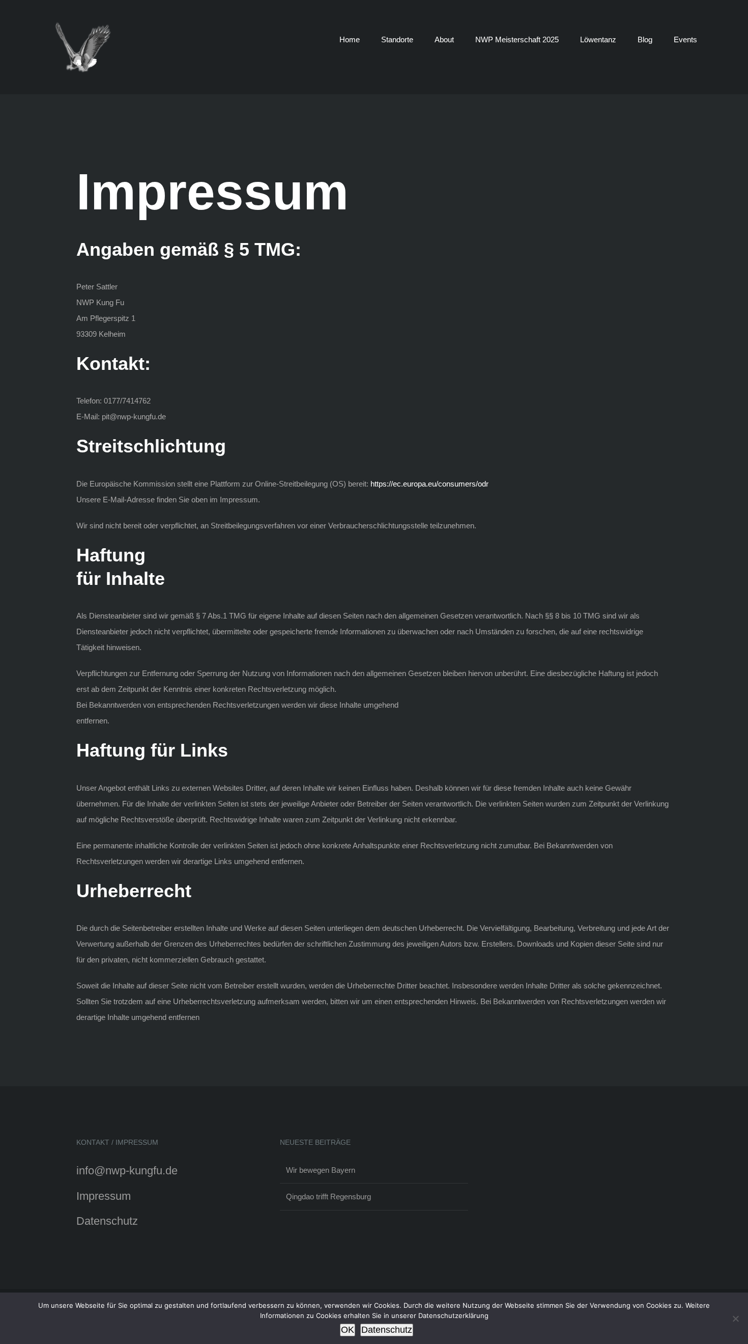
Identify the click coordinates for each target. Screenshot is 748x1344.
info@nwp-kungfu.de (127, 1170)
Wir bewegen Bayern (320, 1170)
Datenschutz (107, 1221)
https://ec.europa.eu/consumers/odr (429, 483)
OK (347, 1330)
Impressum (103, 1196)
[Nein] (735, 1318)
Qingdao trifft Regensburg (328, 1196)
